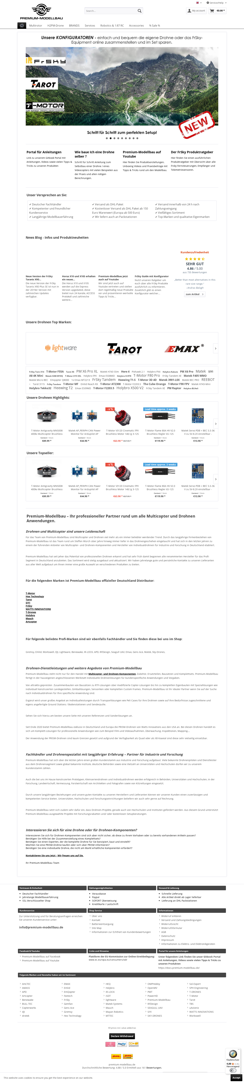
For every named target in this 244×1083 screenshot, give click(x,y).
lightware (111, 999)
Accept (236, 1077)
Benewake (27, 999)
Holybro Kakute (170, 371)
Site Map (97, 928)
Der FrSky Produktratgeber (192, 152)
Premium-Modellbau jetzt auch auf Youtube (113, 278)
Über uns (97, 916)
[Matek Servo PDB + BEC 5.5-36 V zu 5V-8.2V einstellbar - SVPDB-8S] (160, 415)
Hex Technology (35, 596)
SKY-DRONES (155, 1015)
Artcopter (31, 621)
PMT (150, 991)
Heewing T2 (64, 387)
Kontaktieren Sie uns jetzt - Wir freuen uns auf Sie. (54, 855)
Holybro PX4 (154, 371)
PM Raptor (174, 388)
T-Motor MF (71, 384)
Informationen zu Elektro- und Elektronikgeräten (188, 943)
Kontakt (96, 920)
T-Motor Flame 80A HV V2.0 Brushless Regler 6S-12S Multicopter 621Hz (122, 432)
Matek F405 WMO (195, 376)
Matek (201, 371)
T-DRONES (195, 991)
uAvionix (194, 1007)
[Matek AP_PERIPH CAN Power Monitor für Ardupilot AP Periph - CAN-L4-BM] (47, 415)
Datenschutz (168, 936)
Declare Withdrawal (122, 1036)
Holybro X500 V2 (130, 387)
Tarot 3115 (39, 384)
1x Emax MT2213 (81, 380)
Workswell (195, 1015)
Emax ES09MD (83, 388)
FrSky (29, 605)
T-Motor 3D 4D (147, 380)
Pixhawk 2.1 (138, 371)
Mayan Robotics (114, 1011)
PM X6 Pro (187, 371)
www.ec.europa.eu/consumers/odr (108, 959)
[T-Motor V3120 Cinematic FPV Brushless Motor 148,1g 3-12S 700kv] (84, 415)
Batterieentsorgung (102, 924)
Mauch (29, 618)
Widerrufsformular (171, 928)
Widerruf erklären (171, 916)
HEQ (108, 983)
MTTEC (109, 1015)
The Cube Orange (154, 384)
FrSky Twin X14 (37, 371)
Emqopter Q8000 (60, 380)
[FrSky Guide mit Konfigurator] (152, 261)
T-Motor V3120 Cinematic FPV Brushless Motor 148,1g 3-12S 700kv (84, 432)
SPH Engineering (198, 987)
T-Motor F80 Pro (147, 375)
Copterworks (29, 1007)
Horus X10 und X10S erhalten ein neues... (78, 278)
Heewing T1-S (127, 380)
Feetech (68, 995)
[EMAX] (183, 348)
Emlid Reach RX (90, 384)
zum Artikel (192, 294)
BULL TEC (27, 1003)
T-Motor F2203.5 (132, 384)
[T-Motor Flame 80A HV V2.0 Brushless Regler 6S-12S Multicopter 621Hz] (122, 415)
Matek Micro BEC (39, 380)
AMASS (26, 987)
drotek (25, 1015)
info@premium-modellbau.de (41, 927)
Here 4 (125, 371)
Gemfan (68, 1003)
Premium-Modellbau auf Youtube (40, 960)
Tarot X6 (70, 371)
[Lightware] (60, 348)
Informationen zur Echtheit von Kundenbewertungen (121, 932)
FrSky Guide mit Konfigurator (152, 276)
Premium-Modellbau (159, 999)
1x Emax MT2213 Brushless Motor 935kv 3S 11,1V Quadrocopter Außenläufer (198, 432)
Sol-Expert (195, 983)
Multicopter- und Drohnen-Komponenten (112, 673)
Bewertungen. (154, 1067)
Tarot (29, 599)
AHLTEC (26, 983)
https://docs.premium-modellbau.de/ (179, 967)
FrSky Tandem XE (172, 375)
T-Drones (31, 612)
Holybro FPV (90, 375)
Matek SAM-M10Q (54, 376)
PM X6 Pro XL (87, 371)
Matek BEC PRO (191, 380)
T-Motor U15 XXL (73, 376)
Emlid (67, 987)
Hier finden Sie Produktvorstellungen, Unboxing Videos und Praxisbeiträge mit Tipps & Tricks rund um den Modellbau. (145, 166)
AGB (163, 932)
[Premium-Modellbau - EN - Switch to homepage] (44, 11)
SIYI (28, 602)
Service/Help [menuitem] (216, 2)
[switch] (233, 1070)
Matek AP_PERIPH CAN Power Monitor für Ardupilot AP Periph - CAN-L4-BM (47, 432)
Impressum (167, 940)
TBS (191, 1003)
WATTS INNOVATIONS (38, 609)
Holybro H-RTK (124, 376)
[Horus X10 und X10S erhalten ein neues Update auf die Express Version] (79, 261)
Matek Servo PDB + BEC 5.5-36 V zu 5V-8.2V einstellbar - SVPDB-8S (160, 432)
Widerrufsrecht (169, 924)
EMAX (67, 983)
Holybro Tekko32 (40, 388)
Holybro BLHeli (191, 388)
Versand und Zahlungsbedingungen (181, 920)
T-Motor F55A (55, 371)
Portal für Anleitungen (44, 152)
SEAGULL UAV (155, 1007)
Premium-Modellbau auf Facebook (41, 956)
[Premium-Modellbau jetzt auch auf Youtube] (115, 261)
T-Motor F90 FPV (179, 384)
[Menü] (239, 1050)
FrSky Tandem (104, 379)
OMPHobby (154, 983)
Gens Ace (69, 1007)
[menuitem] (113, 10)
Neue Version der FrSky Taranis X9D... (39, 278)
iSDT (108, 995)
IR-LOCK (110, 991)
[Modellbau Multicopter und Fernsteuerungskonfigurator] (122, 86)
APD (24, 991)
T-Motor (30, 593)
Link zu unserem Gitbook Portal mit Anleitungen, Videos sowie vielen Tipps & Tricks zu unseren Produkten (49, 161)
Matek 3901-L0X (169, 380)
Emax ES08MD (107, 375)
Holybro (30, 615)
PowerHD (153, 995)
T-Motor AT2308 (110, 384)
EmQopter (69, 991)
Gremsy (68, 1011)
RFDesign (153, 1003)
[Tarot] (121, 348)
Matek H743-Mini (201, 384)
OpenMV (152, 987)
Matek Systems (114, 1003)
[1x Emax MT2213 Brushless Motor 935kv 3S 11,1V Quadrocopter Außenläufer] (198, 415)
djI (23, 1011)
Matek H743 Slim (110, 371)
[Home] (21, 25)
